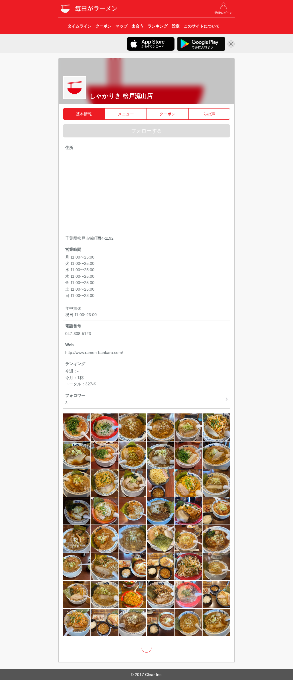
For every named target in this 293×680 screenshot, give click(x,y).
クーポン (167, 114)
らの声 (209, 114)
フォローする (146, 131)
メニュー (126, 114)
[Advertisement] (146, 194)
